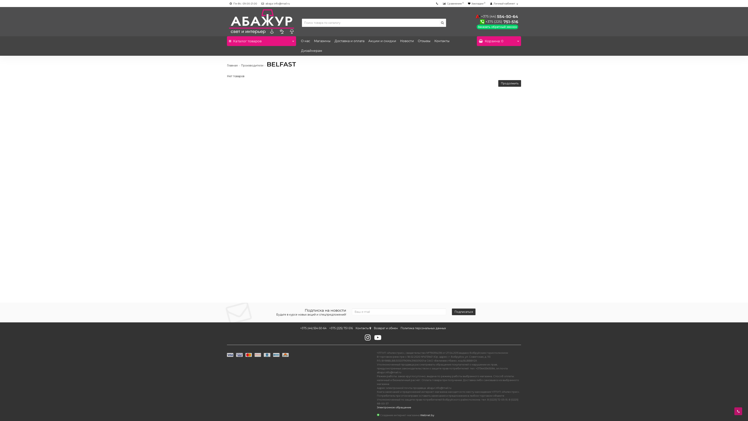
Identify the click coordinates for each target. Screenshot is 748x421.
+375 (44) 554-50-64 (313, 328)
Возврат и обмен (386, 328)
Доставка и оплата (349, 41)
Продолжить (510, 83)
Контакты (442, 41)
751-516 (501, 21)
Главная (232, 65)
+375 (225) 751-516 (341, 328)
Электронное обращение (394, 407)
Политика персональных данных (423, 328)
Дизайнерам (311, 51)
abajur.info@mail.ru (277, 3)
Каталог (247, 41)
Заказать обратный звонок (497, 27)
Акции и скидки (382, 41)
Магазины (322, 41)
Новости (407, 41)
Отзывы (424, 41)
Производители (252, 65)
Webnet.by (427, 415)
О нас (305, 41)
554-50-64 (499, 16)
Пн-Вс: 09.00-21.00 (245, 3)
